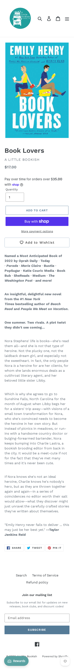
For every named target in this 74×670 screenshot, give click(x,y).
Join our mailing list (37, 595)
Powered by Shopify (55, 656)
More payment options (37, 231)
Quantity (12, 189)
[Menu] (67, 18)
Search (21, 575)
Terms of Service (45, 575)
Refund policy (37, 582)
